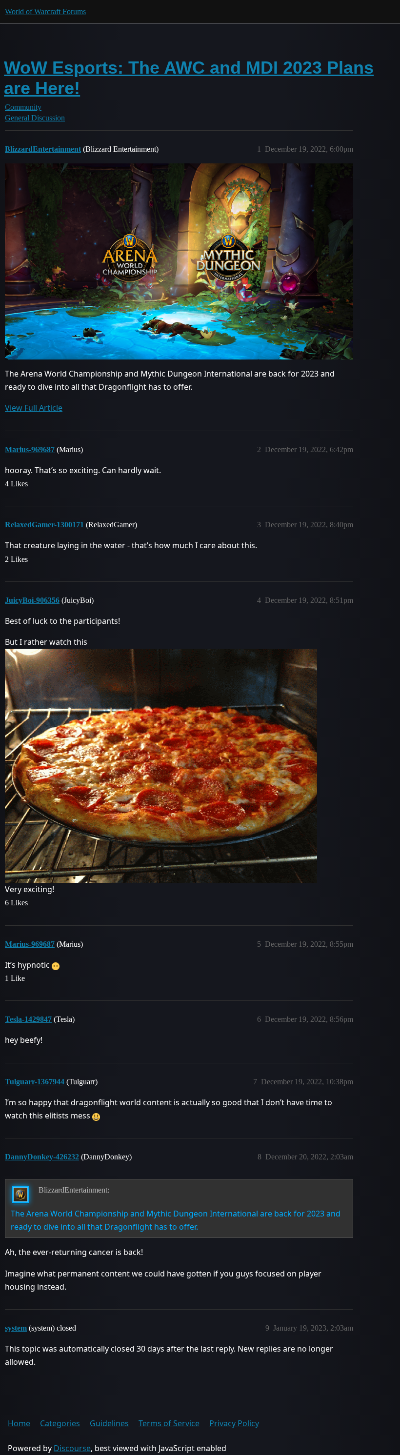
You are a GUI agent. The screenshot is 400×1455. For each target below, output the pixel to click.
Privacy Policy (234, 1423)
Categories (60, 1423)
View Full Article (33, 407)
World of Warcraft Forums (45, 11)
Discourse (72, 1448)
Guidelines (109, 1423)
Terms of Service (169, 1423)
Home (19, 1423)
